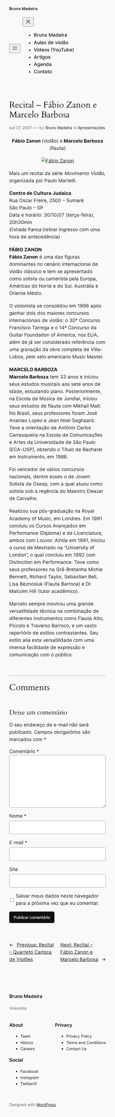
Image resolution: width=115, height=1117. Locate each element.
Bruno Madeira (23, 8)
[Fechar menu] (28, 22)
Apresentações (91, 127)
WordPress (46, 1104)
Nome (18, 816)
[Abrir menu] (14, 48)
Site (13, 869)
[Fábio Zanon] (57, 161)
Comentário (24, 751)
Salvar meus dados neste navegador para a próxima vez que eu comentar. (57, 899)
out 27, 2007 (20, 127)
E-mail (18, 842)
